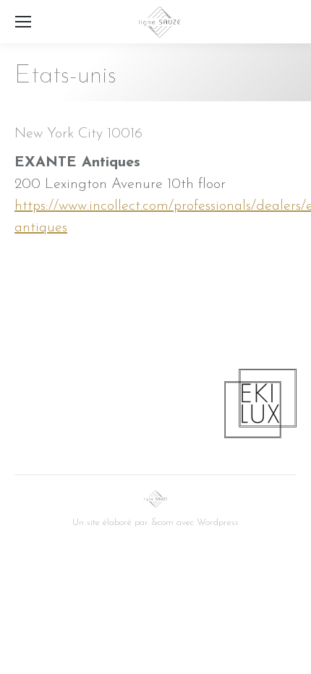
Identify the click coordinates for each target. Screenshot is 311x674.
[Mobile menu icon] (23, 21)
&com (162, 522)
